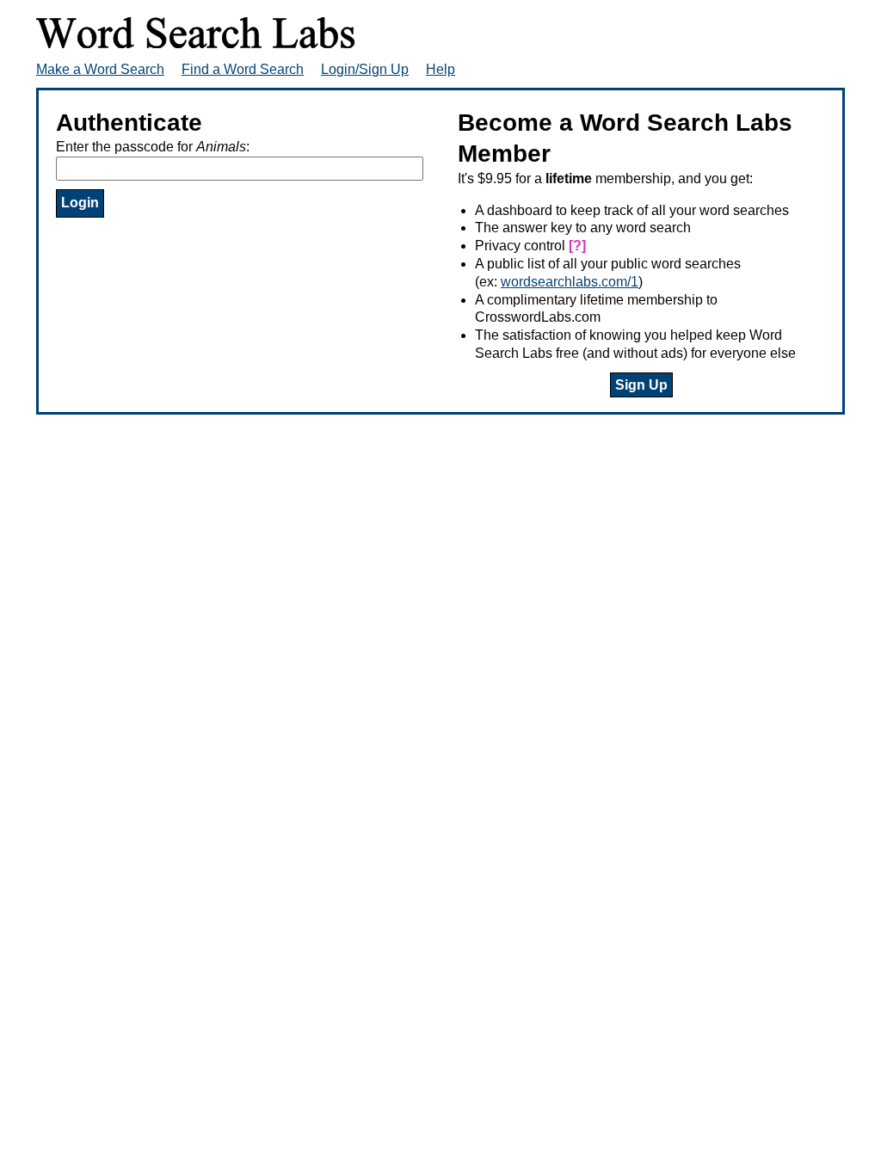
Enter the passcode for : (153, 146)
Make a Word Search (100, 69)
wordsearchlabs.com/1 (569, 281)
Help (440, 69)
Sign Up (641, 385)
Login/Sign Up (365, 69)
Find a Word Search (243, 69)
